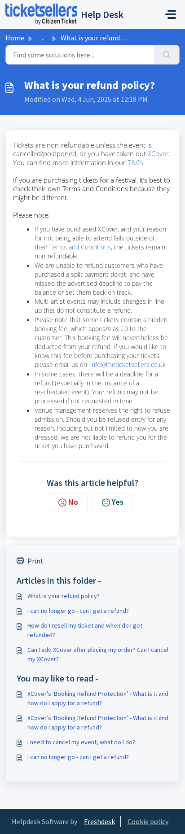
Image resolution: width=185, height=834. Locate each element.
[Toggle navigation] (171, 14)
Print (35, 560)
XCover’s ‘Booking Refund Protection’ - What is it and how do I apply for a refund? (97, 698)
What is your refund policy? (63, 596)
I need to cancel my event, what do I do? (81, 742)
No (73, 502)
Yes (117, 502)
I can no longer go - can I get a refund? (78, 611)
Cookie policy (148, 821)
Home (14, 37)
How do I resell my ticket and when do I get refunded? (84, 630)
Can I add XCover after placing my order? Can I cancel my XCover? (97, 654)
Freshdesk (99, 821)
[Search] (167, 55)
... (42, 37)
